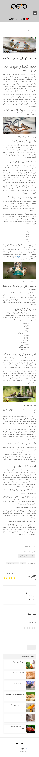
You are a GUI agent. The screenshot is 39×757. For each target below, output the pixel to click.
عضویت (17, 19)
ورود (21, 19)
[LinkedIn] (17, 744)
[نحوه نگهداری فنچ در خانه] (19, 45)
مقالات (22, 30)
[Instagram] (22, 744)
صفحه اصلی (31, 30)
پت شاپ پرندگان (19, 256)
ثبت (31, 647)
